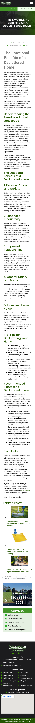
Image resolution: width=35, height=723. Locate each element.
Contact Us (25, 490)
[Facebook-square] (13, 653)
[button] (31, 3)
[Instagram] (16, 653)
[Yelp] (19, 653)
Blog (26, 46)
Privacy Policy (25, 721)
